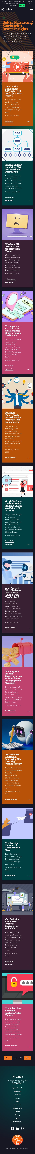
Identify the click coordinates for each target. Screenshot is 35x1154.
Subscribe (22, 5)
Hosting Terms (17, 1121)
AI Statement (17, 1108)
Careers (17, 1111)
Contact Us (17, 1105)
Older (27, 1058)
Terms (17, 1118)
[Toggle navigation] (31, 9)
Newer (8, 1058)
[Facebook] (12, 1128)
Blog (17, 1101)
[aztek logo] (6, 9)
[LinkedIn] (17, 1128)
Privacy (17, 1115)
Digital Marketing (17, 1088)
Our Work (17, 1095)
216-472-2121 (17, 1084)
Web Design (17, 1091)
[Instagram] (22, 1128)
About (18, 1098)
